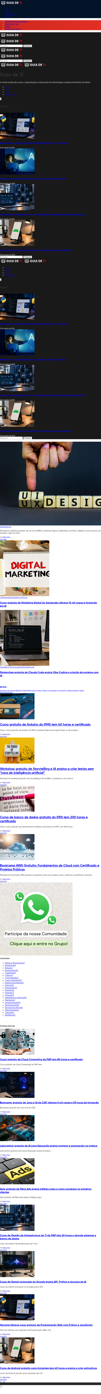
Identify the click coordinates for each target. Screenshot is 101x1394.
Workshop (10, 1015)
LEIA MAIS (3, 539)
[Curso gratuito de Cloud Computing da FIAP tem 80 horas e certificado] (17, 1054)
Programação (28, 667)
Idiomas (9, 992)
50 (4, 1381)
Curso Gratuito (62, 690)
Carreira (39, 690)
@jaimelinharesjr (52, 1383)
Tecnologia (12, 1005)
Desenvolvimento (73, 690)
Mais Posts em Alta (6, 692)
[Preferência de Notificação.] (1, 1386)
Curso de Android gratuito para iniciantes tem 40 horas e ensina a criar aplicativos (36, 250)
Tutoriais (9, 1012)
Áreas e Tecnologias (8, 690)
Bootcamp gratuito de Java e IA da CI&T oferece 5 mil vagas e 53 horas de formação (49, 1102)
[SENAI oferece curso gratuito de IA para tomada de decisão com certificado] (17, 173)
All (0, 690)
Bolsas (25, 690)
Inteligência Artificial (19, 598)
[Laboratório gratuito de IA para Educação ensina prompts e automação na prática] (17, 1140)
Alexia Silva (6, 537)
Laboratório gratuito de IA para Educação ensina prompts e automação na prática (48, 1145)
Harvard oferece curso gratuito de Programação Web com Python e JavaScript (34, 143)
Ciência (44, 690)
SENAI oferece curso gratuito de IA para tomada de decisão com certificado (32, 178)
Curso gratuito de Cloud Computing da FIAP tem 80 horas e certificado (41, 1059)
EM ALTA (3, 687)
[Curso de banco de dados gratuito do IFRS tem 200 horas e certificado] (17, 811)
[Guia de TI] (23, 67)
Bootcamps (32, 690)
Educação (11, 987)
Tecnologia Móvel (14, 1007)
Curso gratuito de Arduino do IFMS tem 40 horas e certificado (45, 724)
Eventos (8, 527)
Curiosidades (5, 598)
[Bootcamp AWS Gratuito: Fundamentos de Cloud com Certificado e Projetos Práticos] (17, 859)
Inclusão (9, 995)
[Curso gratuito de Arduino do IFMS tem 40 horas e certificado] (17, 718)
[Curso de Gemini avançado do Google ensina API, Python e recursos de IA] (17, 1276)
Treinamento (12, 1010)
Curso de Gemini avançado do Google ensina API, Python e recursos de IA (43, 1281)
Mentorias (10, 1000)
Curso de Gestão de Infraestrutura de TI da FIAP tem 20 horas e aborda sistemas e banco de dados (43, 214)
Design (2, 527)
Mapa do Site (68, 1383)
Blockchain (19, 690)
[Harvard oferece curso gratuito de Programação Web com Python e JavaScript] (17, 138)
